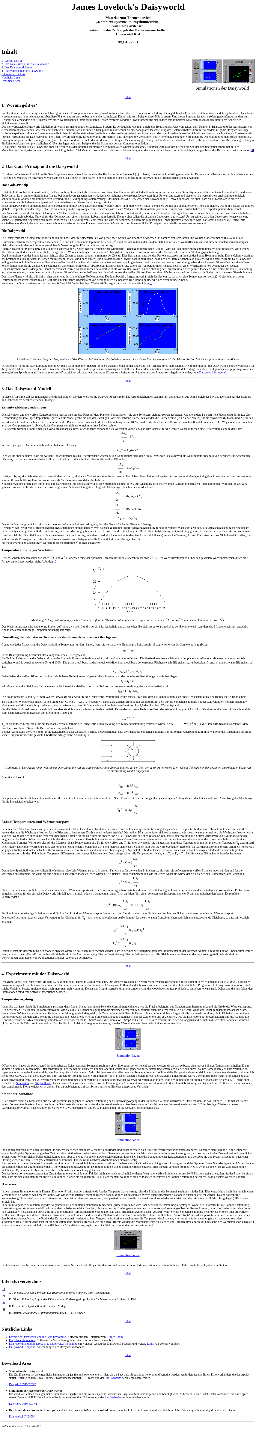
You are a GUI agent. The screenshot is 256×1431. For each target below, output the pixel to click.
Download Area (10, 80)
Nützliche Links (10, 77)
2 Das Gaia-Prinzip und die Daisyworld (25, 64)
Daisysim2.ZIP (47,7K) (23, 1403)
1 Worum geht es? (12, 60)
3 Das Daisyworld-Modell (17, 67)
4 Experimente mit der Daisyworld (22, 70)
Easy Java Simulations (22, 1340)
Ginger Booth (43, 1083)
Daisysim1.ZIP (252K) (22, 1384)
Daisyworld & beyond (212, 372)
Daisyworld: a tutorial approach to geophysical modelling (43, 1343)
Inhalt (128, 97)
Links (150, 1343)
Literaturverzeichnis (13, 74)
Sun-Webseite (113, 1377)
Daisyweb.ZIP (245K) (22, 1416)
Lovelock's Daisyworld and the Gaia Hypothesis (37, 1336)
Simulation (22, 1083)
